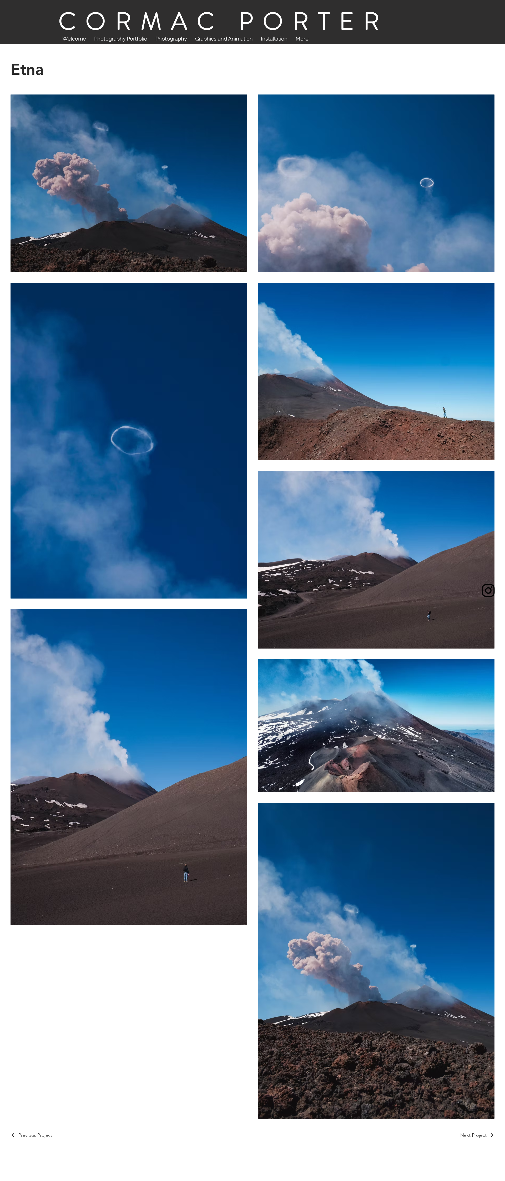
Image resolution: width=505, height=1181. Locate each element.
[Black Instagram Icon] (488, 590)
